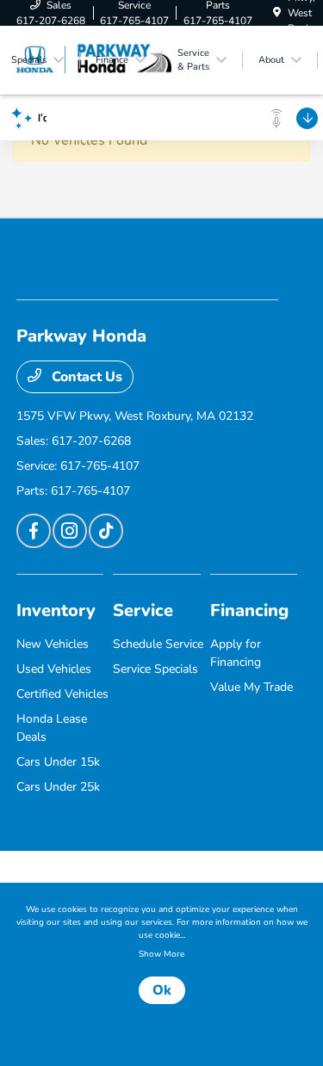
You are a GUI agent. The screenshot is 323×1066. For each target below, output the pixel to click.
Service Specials (155, 669)
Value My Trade (251, 687)
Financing (249, 610)
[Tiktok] (106, 531)
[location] (277, 13)
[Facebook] (33, 531)
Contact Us (85, 376)
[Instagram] (70, 531)
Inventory (56, 610)
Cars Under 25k (58, 787)
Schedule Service (158, 644)
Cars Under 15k (58, 762)
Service (143, 610)
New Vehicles (52, 644)
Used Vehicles (53, 669)
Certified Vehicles (62, 694)
